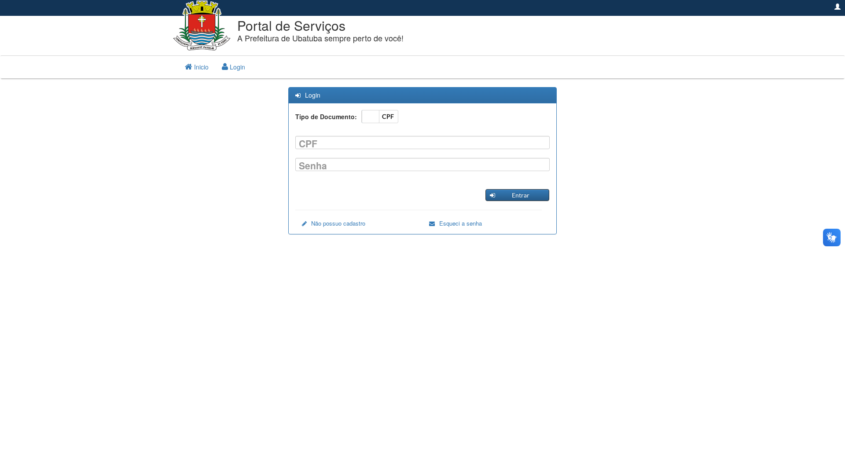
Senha (313, 165)
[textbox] (422, 142)
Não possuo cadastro (338, 223)
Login (236, 66)
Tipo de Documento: (326, 116)
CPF (308, 143)
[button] (517, 195)
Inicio (200, 66)
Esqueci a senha (460, 223)
